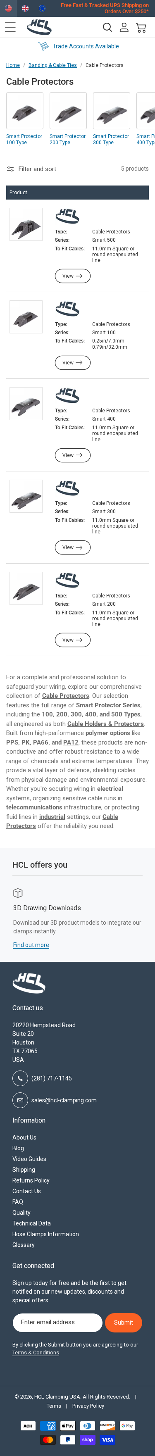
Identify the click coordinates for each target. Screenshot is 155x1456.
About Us (24, 1137)
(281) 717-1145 (51, 1078)
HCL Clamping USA (57, 1397)
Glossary (23, 1245)
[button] (10, 27)
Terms (54, 1406)
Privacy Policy (88, 1406)
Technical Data (31, 1223)
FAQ (17, 1202)
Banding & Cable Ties (53, 65)
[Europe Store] (42, 8)
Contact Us (26, 1191)
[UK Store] (25, 8)
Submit (123, 1322)
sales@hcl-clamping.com (64, 1100)
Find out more (30, 945)
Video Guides (29, 1159)
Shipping (23, 1169)
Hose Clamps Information (45, 1234)
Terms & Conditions (35, 1352)
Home (13, 65)
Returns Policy (31, 1180)
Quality (21, 1212)
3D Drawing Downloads (46, 908)
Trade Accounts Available (85, 46)
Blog (18, 1148)
